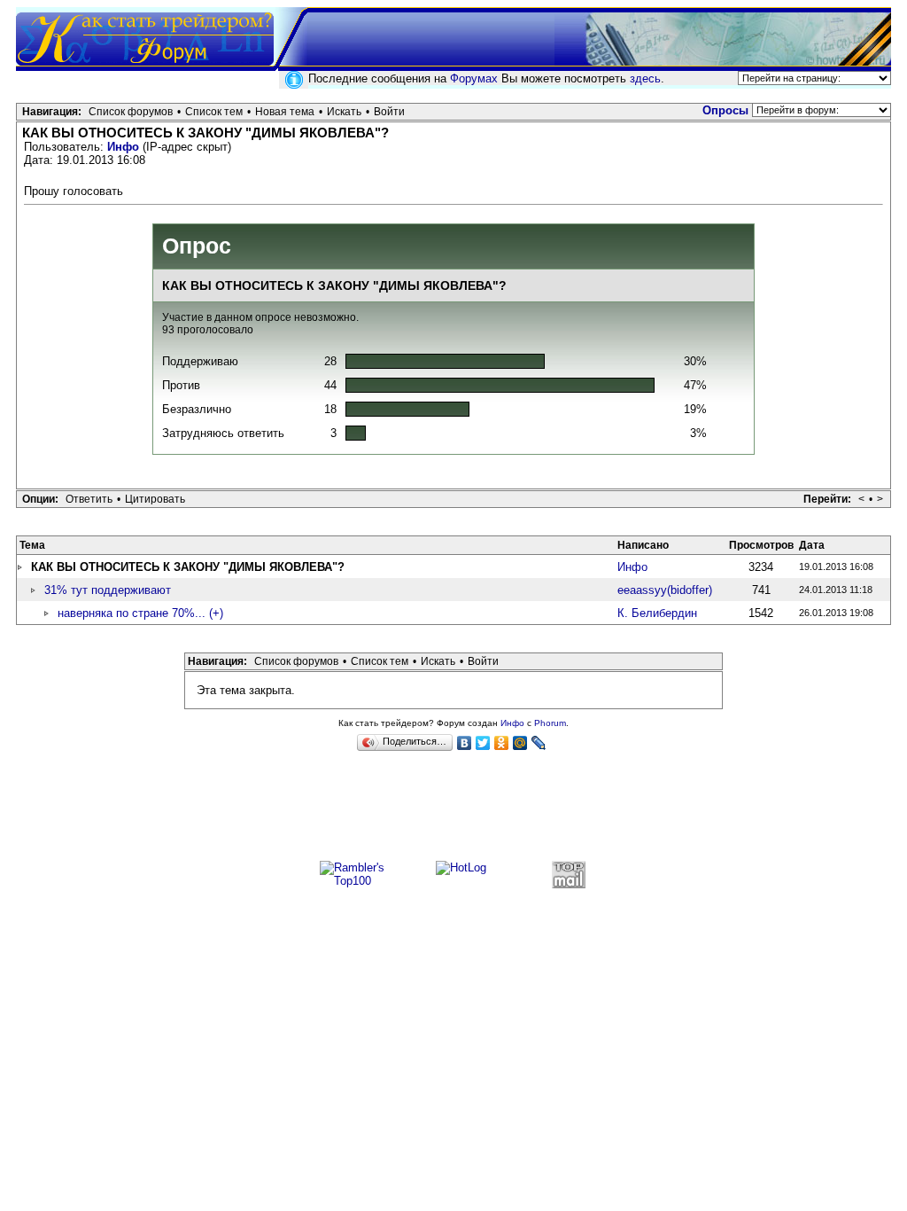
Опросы (725, 110)
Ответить (89, 499)
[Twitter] (483, 742)
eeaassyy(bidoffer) (664, 590)
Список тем (214, 111)
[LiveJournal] (539, 742)
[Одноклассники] (501, 742)
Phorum (550, 723)
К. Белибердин (657, 613)
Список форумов (131, 111)
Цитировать (155, 499)
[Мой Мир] (520, 742)
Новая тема (284, 111)
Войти (389, 111)
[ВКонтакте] (464, 742)
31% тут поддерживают (107, 590)
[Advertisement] (453, 814)
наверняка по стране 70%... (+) (140, 613)
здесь (645, 78)
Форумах (474, 78)
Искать (344, 111)
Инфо (123, 146)
